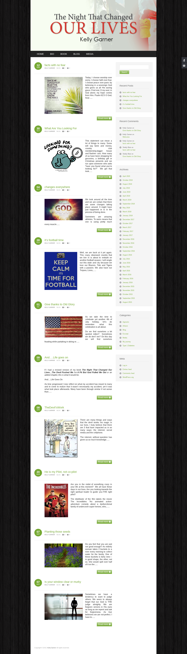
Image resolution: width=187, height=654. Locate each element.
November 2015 (128, 290)
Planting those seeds (57, 531)
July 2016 (126, 259)
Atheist (125, 326)
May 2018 (126, 208)
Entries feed (127, 369)
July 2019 (126, 188)
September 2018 (129, 204)
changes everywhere (57, 187)
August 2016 (127, 255)
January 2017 (128, 235)
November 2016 (128, 243)
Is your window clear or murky (63, 581)
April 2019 (126, 196)
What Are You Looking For (61, 128)
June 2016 (126, 263)
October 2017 (128, 223)
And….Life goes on (56, 357)
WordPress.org (128, 377)
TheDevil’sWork (54, 407)
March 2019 (127, 200)
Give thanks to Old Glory (60, 304)
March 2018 (127, 212)
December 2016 (128, 239)
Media (125, 338)
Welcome (126, 137)
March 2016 (127, 275)
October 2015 (128, 294)
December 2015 (128, 286)
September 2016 (129, 251)
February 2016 (128, 279)
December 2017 (128, 219)
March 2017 (127, 227)
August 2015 (127, 302)
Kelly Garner (51, 648)
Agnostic (126, 322)
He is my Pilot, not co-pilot (61, 471)
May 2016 (126, 267)
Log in (125, 365)
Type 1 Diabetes (129, 346)
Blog (59, 68)
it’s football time (54, 240)
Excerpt (125, 334)
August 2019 (127, 184)
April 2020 (126, 176)
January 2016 (128, 282)
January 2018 (128, 216)
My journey (127, 342)
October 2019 (128, 180)
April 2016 (126, 271)
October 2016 (128, 247)
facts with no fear (55, 65)
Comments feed (128, 373)
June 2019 (126, 192)
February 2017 (128, 231)
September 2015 (129, 298)
